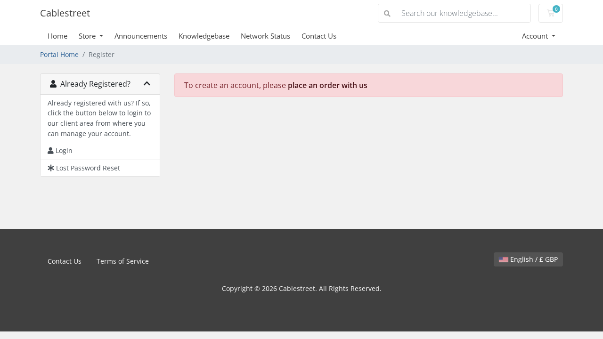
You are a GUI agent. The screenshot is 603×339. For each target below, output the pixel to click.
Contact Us (319, 35)
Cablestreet (65, 13)
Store (88, 35)
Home (57, 35)
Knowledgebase (204, 35)
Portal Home (59, 54)
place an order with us (327, 85)
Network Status (265, 35)
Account (536, 35)
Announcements (140, 35)
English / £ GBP (533, 259)
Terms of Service (123, 261)
